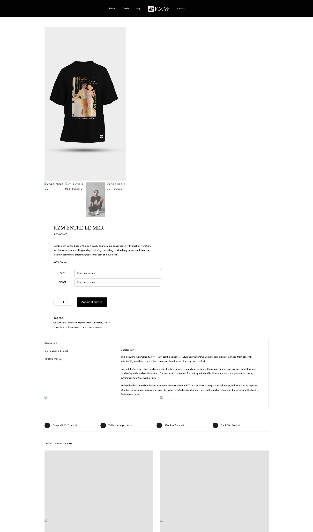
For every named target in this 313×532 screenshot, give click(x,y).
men (84, 327)
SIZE (62, 273)
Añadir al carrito (91, 302)
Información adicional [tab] (56, 351)
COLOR (63, 282)
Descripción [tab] (51, 343)
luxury (77, 327)
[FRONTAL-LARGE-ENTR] (85, 104)
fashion (69, 327)
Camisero (72, 323)
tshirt (90, 327)
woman (98, 327)
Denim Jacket (85, 323)
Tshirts (107, 323)
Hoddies (98, 323)
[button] (190, 8)
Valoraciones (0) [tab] (53, 359)
